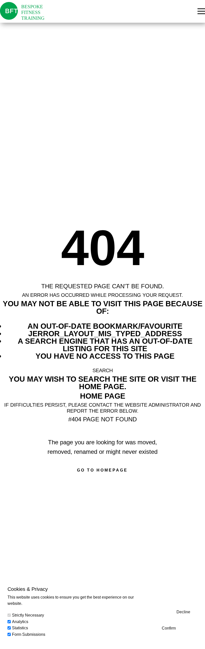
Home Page (102, 396)
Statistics (20, 628)
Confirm (169, 628)
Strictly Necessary (28, 615)
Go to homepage (102, 470)
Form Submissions (28, 634)
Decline (183, 612)
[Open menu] (201, 11)
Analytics (20, 622)
